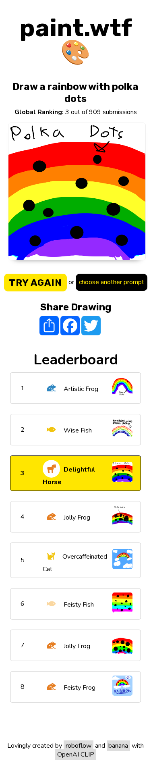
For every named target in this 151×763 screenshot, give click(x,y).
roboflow (78, 745)
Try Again (35, 282)
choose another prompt (111, 282)
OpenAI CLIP (75, 754)
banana (118, 745)
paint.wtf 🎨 (75, 40)
